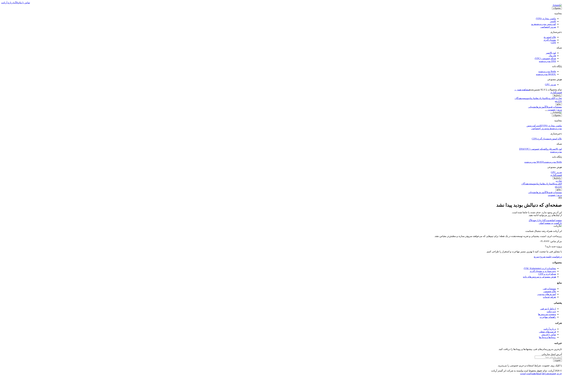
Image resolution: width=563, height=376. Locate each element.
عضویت (557, 360)
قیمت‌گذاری (556, 92)
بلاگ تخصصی (549, 291)
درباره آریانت (7, 2)
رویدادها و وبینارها (547, 337)
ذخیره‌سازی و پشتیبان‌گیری (543, 271)
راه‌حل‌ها (557, 95)
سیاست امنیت (527, 373)
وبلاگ (16, 2)
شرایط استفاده (541, 373)
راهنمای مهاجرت (548, 317)
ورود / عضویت (554, 109)
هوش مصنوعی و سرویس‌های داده (539, 276)
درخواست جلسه (553, 256)
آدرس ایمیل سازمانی (552, 354)
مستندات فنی (549, 288)
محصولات (557, 8)
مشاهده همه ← (521, 89)
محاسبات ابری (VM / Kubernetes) (540, 268)
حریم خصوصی (555, 373)
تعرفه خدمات (549, 297)
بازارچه (558, 101)
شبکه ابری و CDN (547, 274)
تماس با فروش (548, 334)
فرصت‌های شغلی (547, 331)
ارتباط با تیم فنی (548, 308)
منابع (559, 104)
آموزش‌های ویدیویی (546, 294)
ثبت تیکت (551, 311)
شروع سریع (539, 256)
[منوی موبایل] (546, 110)
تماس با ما (25, 2)
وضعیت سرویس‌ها (547, 314)
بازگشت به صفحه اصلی (550, 223)
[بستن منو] (551, 113)
